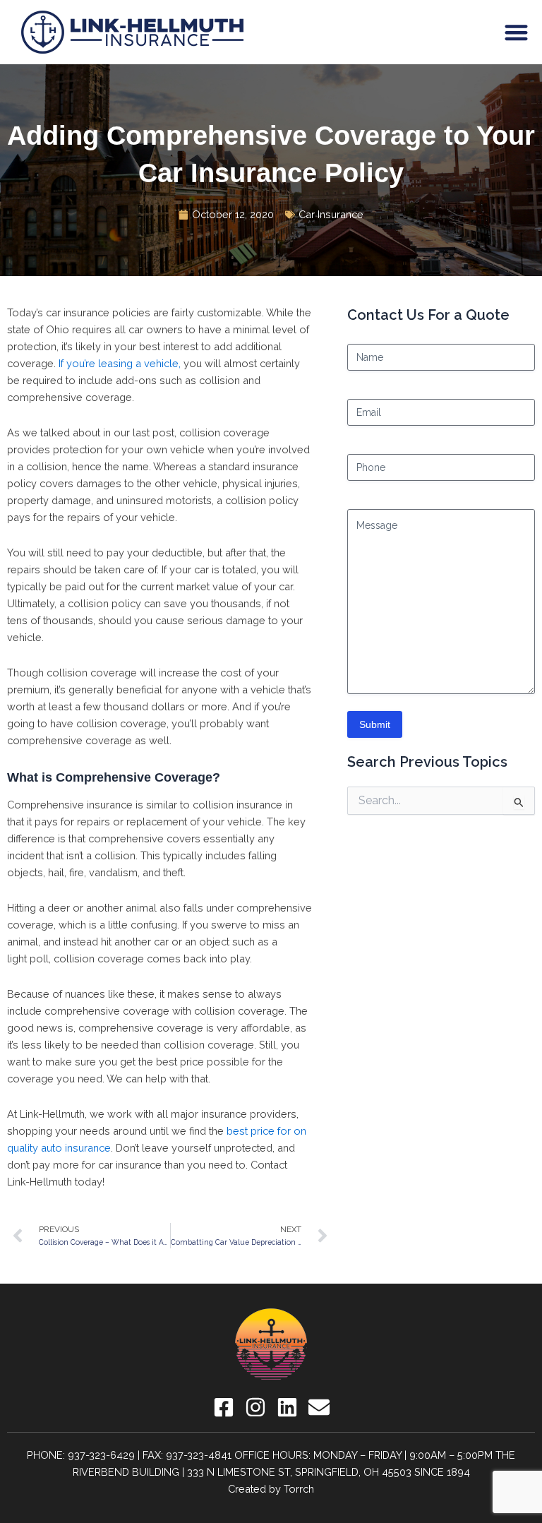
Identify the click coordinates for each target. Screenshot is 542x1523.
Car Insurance (331, 214)
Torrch (299, 1489)
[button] (517, 32)
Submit (374, 724)
